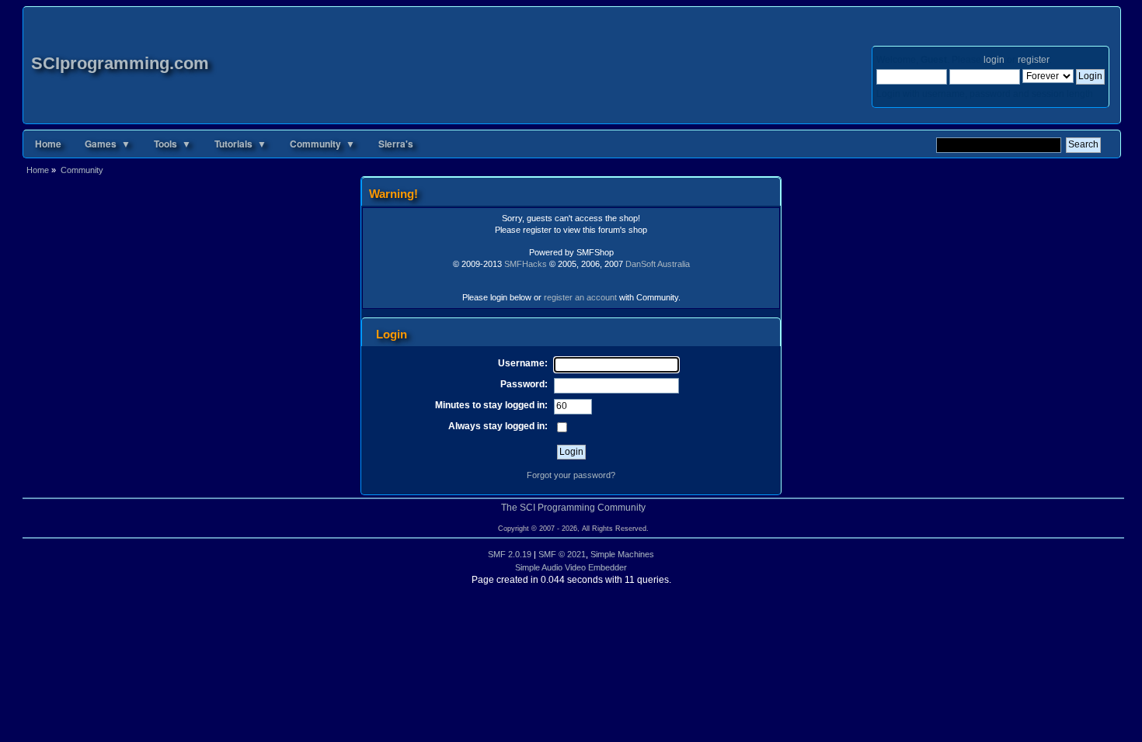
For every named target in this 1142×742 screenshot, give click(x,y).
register (1033, 59)
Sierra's (395, 144)
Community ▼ (322, 144)
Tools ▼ (172, 144)
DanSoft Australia (657, 264)
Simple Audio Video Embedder (571, 567)
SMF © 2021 (562, 554)
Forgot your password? (571, 475)
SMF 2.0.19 (509, 554)
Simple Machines (622, 554)
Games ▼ (108, 144)
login (994, 59)
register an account (580, 297)
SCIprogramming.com (120, 63)
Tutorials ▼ (240, 144)
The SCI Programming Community (573, 507)
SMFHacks (525, 264)
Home (48, 144)
